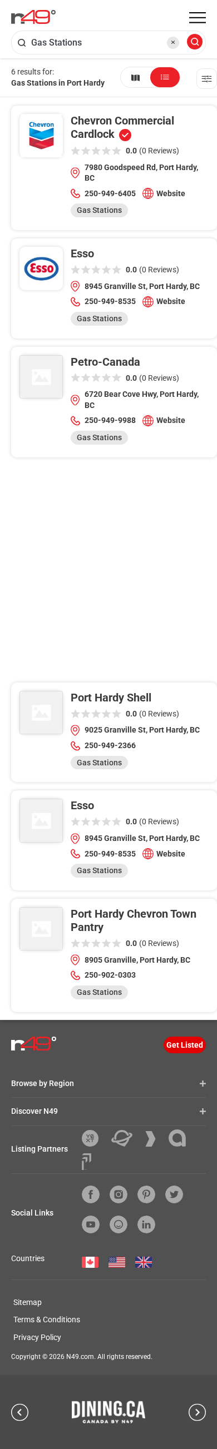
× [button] (173, 42)
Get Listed (184, 1044)
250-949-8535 (110, 301)
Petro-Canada (105, 362)
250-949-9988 (110, 420)
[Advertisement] (108, 574)
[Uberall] (126, 1138)
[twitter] (174, 1194)
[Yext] (94, 1138)
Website (170, 193)
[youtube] (91, 1224)
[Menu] (197, 17)
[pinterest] (146, 1194)
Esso (82, 253)
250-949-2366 (110, 745)
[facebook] (91, 1194)
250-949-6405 (110, 193)
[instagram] (118, 1194)
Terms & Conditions (46, 1319)
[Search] (195, 42)
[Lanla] (181, 1138)
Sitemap (27, 1302)
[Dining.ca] (108, 1411)
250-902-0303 (110, 974)
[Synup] (154, 1139)
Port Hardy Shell (111, 697)
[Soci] (86, 1161)
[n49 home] (135, 77)
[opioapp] (118, 1224)
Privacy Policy (37, 1337)
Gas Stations (99, 210)
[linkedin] (146, 1224)
